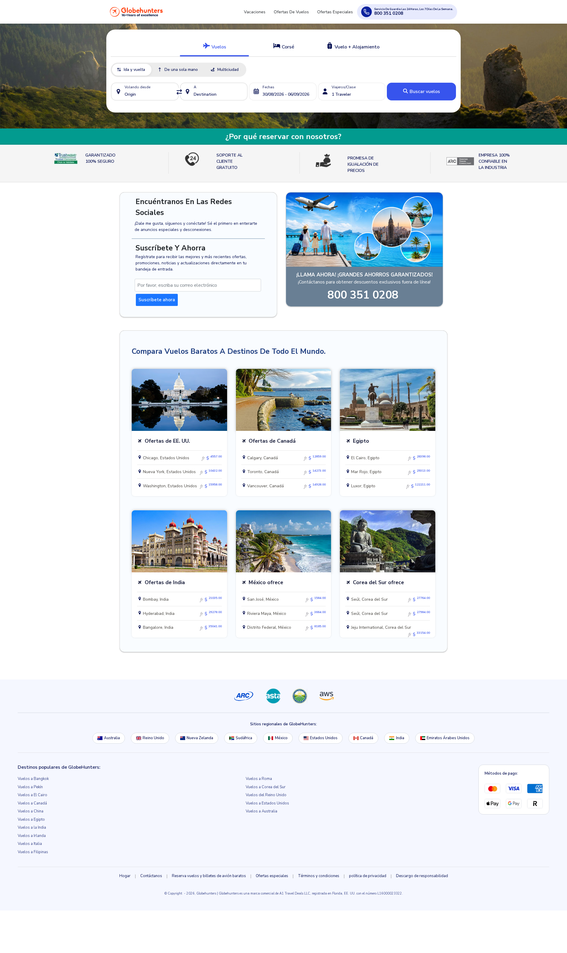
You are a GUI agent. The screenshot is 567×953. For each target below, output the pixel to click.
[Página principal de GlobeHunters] (136, 14)
